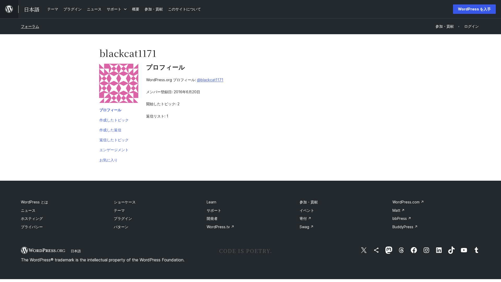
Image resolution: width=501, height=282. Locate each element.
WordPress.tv (220, 227)
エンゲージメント (114, 150)
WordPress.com (408, 202)
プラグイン (123, 218)
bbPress (401, 218)
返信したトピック (114, 140)
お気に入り (108, 160)
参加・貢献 (309, 202)
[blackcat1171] (118, 84)
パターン (121, 227)
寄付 (305, 218)
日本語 (76, 251)
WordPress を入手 (474, 9)
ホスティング (32, 218)
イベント (307, 210)
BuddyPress (405, 227)
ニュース (28, 210)
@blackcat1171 (210, 80)
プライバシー (32, 227)
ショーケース (125, 202)
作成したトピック (114, 120)
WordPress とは (34, 202)
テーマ (119, 210)
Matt (398, 210)
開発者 (212, 218)
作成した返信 (110, 130)
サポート (214, 210)
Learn (211, 202)
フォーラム (30, 26)
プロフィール (110, 110)
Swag (307, 227)
